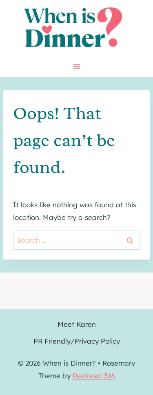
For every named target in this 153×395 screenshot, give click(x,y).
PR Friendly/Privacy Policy (76, 341)
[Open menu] (76, 66)
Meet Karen (77, 324)
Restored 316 (94, 375)
